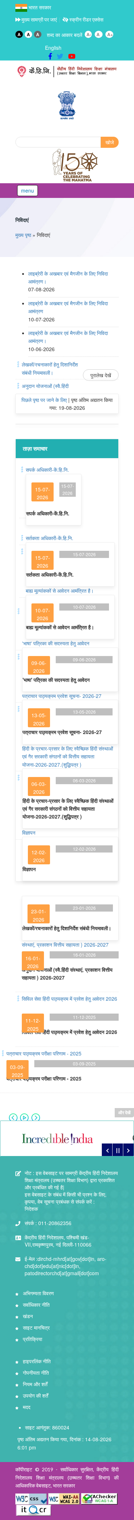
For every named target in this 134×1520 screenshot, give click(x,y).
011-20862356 (48, 1223)
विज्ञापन (28, 832)
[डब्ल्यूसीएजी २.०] (64, 1498)
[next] (128, 1149)
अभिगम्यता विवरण (37, 1293)
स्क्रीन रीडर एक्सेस (85, 19)
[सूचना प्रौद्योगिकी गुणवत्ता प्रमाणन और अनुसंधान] (33, 1509)
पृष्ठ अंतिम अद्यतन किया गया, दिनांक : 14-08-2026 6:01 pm (64, 1443)
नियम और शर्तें (34, 1384)
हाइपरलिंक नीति (36, 1361)
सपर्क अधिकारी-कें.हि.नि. (47, 469)
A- (88, 34)
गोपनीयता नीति (35, 1372)
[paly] (117, 1149)
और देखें (124, 1112)
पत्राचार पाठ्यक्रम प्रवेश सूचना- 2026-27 (61, 695)
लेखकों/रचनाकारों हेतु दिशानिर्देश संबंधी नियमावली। (66, 928)
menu (27, 190)
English (53, 47)
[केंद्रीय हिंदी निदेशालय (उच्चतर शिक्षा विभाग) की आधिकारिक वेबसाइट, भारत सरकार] (67, 72)
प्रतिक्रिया (31, 1338)
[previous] (106, 1149)
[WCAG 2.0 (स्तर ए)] (99, 1498)
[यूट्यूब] (71, 55)
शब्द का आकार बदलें (64, 34)
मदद (25, 1406)
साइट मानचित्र (35, 1327)
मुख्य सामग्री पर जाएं (38, 19)
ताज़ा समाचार (35, 448)
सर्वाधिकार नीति (35, 1304)
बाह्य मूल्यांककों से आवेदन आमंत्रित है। (60, 590)
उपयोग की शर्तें (34, 1395)
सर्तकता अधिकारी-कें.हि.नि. (49, 538)
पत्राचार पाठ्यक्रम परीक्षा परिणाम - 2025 (43, 1053)
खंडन (27, 1316)
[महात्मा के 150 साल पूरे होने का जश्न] (75, 165)
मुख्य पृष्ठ (23, 234)
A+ (110, 34)
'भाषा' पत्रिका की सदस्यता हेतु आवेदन (55, 643)
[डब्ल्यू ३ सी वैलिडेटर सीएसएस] (31, 1498)
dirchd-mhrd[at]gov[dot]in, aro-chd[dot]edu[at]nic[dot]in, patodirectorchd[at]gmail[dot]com (65, 1266)
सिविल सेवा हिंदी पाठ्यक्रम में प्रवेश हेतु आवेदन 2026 (69, 998)
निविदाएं (22, 219)
